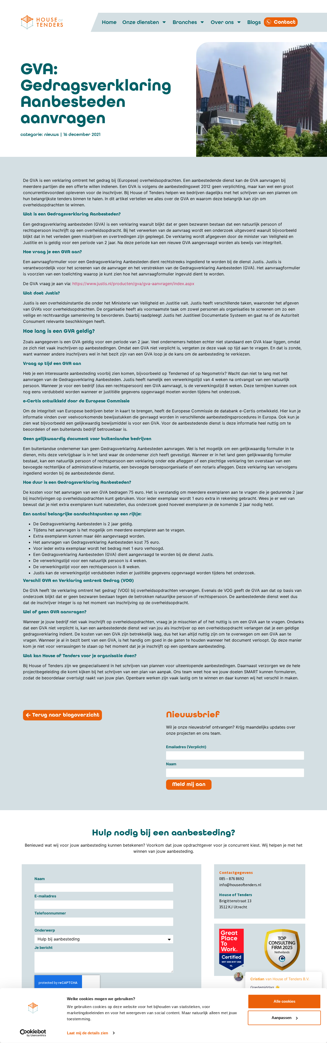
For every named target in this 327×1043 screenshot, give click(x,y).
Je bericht (43, 948)
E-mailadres (45, 896)
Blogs (254, 22)
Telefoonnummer (50, 913)
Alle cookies (284, 1001)
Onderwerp (44, 930)
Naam (171, 764)
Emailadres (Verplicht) (186, 747)
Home (109, 22)
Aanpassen (281, 1017)
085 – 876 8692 (231, 878)
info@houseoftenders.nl (240, 884)
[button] (62, 715)
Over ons (222, 22)
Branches (185, 22)
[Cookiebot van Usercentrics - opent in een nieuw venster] (33, 1033)
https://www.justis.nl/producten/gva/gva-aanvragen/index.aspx (134, 283)
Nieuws (51, 134)
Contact (285, 22)
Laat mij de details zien (87, 1033)
